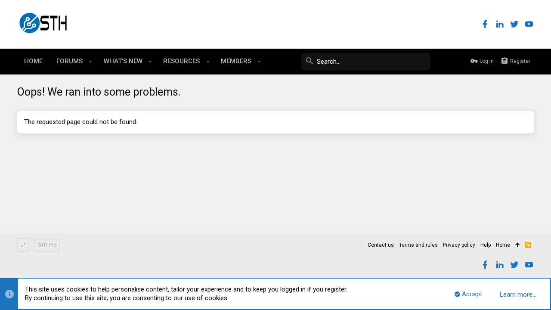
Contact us (381, 245)
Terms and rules (418, 245)
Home (503, 245)
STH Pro (47, 245)
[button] (90, 61)
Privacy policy (459, 245)
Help (485, 245)
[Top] (518, 245)
